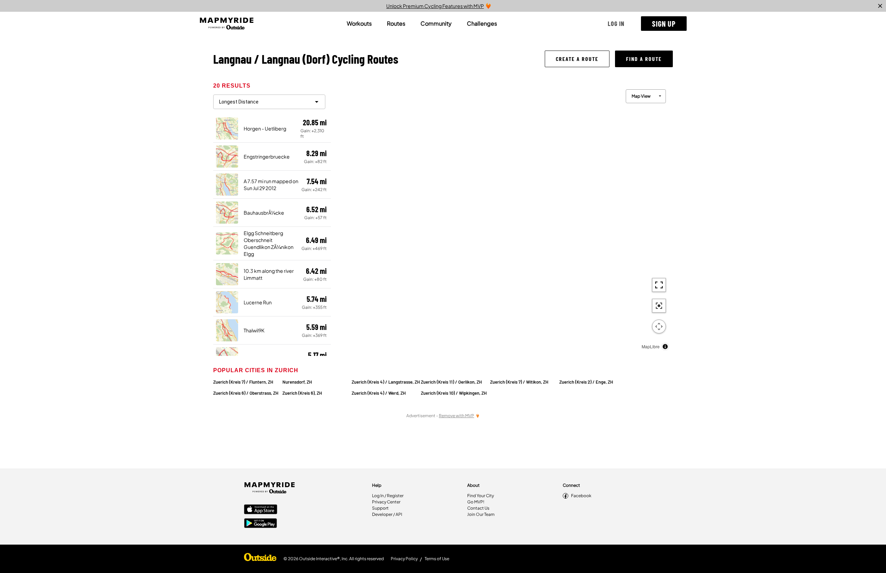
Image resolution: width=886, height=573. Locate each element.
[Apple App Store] (260, 510)
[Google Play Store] (260, 524)
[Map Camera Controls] (659, 326)
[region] (502, 218)
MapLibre (651, 346)
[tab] (359, 23)
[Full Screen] (659, 285)
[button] (616, 23)
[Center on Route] (659, 306)
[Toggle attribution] (665, 346)
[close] (880, 5)
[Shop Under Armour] (260, 559)
